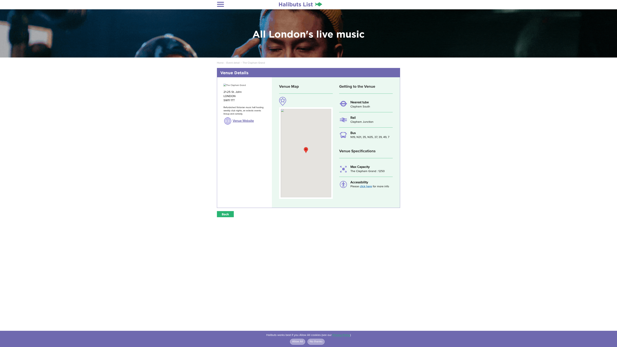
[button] (238, 4)
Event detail (233, 63)
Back (225, 214)
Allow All (297, 341)
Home (220, 63)
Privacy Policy (341, 335)
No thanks (316, 341)
